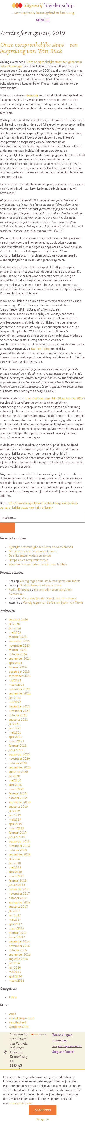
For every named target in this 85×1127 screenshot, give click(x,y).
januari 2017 (17, 937)
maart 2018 (16, 876)
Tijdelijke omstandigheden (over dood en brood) (41, 547)
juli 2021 (14, 724)
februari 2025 (18, 650)
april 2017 (15, 924)
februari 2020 (18, 793)
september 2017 (20, 902)
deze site (32, 95)
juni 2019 (15, 815)
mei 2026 (15, 632)
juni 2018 (15, 863)
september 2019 (20, 802)
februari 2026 (18, 637)
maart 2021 (16, 741)
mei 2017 (15, 920)
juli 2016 (14, 963)
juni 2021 (15, 728)
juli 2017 (14, 911)
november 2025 (19, 645)
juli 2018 (14, 859)
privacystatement (20, 1103)
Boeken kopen (62, 1035)
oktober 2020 (18, 763)
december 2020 (19, 754)
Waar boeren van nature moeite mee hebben (38, 564)
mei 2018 (15, 867)
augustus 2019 (18, 806)
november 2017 (19, 893)
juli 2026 (14, 624)
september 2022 (20, 693)
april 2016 (15, 976)
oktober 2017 (18, 898)
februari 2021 (18, 745)
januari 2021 (17, 750)
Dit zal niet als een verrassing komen (32, 551)
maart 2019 (16, 828)
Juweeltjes (59, 1040)
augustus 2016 (18, 959)
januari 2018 (17, 885)
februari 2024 (18, 667)
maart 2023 (16, 685)
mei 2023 (15, 680)
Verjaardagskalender (67, 1046)
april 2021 (15, 737)
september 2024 (20, 658)
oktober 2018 (18, 850)
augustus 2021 (18, 719)
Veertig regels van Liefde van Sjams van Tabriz (50, 581)
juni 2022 (15, 698)
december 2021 (19, 706)
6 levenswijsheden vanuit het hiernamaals (49, 598)
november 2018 (19, 846)
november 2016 (19, 946)
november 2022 (19, 689)
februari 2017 (18, 933)
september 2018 (20, 854)
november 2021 (19, 711)
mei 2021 (15, 732)
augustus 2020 (18, 772)
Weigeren (42, 1119)
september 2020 (20, 767)
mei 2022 (15, 702)
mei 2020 (15, 780)
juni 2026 (15, 628)
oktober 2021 (18, 715)
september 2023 (20, 676)
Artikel (13, 997)
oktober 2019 (18, 798)
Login (12, 1014)
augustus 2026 (18, 619)
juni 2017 (15, 915)
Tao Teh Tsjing (40, 349)
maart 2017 (16, 928)
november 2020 (19, 759)
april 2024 (15, 663)
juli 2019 (14, 811)
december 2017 (19, 889)
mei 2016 (15, 972)
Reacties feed (17, 1022)
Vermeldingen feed (21, 1018)
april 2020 (15, 785)
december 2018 (19, 841)
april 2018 (15, 872)
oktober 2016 (18, 950)
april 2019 (15, 824)
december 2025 (19, 641)
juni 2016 (15, 967)
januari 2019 (17, 837)
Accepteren (42, 1110)
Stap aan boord (63, 1052)
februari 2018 (18, 880)
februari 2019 (18, 833)
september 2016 (20, 954)
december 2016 (19, 941)
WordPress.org (18, 1027)
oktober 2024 (18, 654)
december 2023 (19, 672)
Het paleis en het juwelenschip (28, 560)
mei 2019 (15, 819)
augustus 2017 (18, 907)
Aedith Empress (19, 589)
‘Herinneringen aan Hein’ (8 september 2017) (55, 398)
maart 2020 (16, 789)
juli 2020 (14, 776)
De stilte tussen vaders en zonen (30, 556)
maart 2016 (16, 981)
